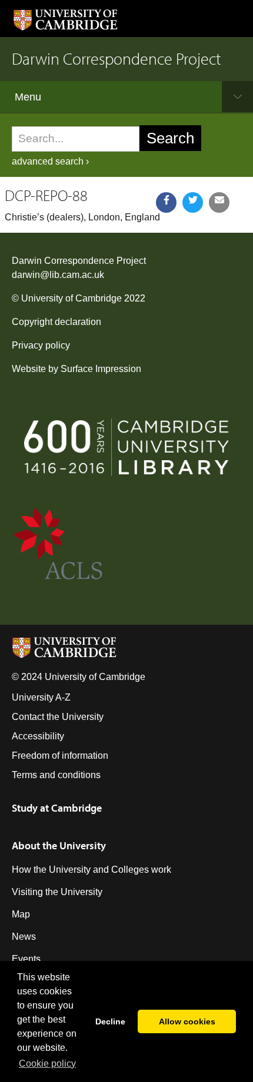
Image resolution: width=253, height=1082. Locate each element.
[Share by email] (219, 202)
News (24, 937)
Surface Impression (101, 369)
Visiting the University (57, 892)
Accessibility (38, 736)
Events (26, 959)
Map (21, 914)
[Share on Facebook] (166, 202)
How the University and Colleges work (91, 870)
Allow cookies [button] (187, 1021)
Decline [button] (110, 1021)
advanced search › (50, 161)
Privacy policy (41, 345)
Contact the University (58, 717)
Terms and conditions (56, 775)
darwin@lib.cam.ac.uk (58, 275)
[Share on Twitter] (192, 202)
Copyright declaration (56, 322)
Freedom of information (60, 756)
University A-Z (41, 697)
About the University (59, 845)
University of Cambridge (71, 298)
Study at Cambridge (57, 808)
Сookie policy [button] (47, 1063)
